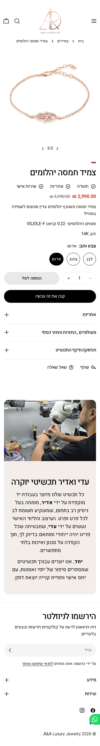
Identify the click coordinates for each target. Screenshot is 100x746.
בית (80, 41)
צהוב (73, 259)
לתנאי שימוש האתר (37, 663)
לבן (90, 259)
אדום (56, 259)
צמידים (63, 41)
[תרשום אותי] (10, 650)
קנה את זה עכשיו (50, 296)
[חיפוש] (17, 21)
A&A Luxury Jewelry (62, 734)
